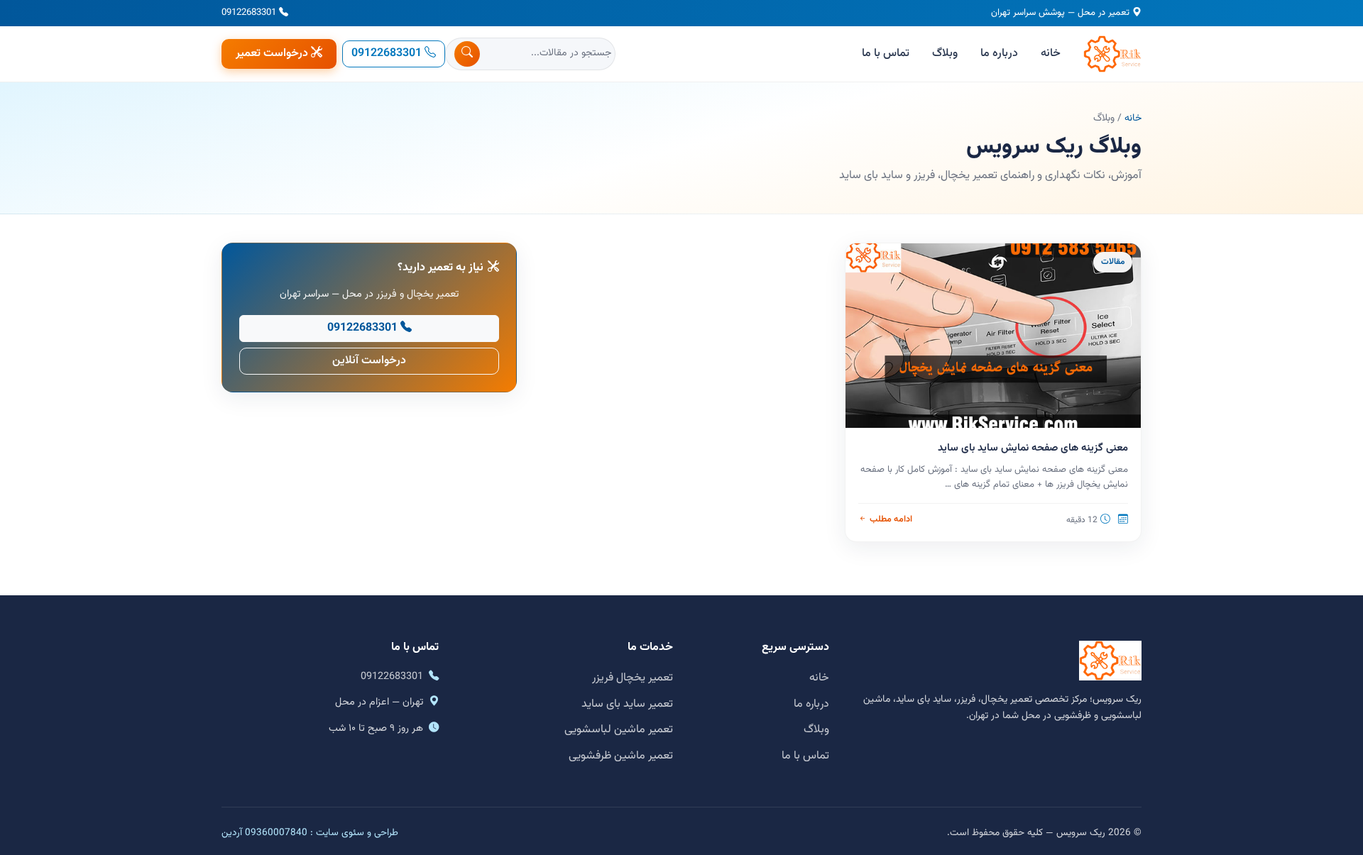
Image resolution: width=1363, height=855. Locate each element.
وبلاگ (945, 53)
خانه (1051, 53)
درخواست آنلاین (369, 361)
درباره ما (999, 53)
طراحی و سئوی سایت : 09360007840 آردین (309, 832)
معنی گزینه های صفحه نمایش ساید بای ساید (1033, 448)
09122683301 (248, 13)
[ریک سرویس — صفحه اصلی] (1112, 54)
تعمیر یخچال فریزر (632, 678)
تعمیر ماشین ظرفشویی (621, 756)
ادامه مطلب (891, 519)
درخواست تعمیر (272, 53)
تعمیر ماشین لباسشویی (618, 730)
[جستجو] (467, 54)
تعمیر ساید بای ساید (627, 704)
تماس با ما (885, 53)
